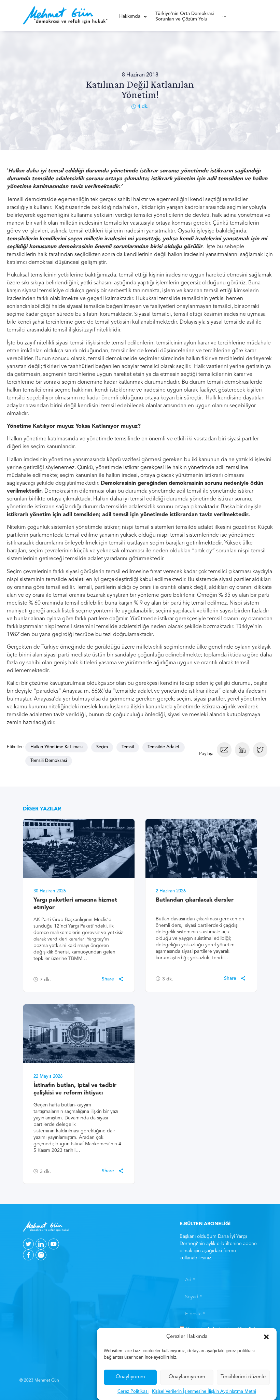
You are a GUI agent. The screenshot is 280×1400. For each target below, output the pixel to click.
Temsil (128, 747)
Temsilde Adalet (164, 747)
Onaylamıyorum (187, 1377)
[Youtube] (53, 1244)
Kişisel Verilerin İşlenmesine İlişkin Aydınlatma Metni (204, 1391)
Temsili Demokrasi (48, 761)
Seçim (102, 747)
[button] (266, 1336)
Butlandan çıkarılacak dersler (195, 900)
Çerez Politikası (133, 1391)
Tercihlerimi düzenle (243, 1377)
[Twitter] (28, 1244)
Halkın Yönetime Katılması (56, 747)
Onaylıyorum (130, 1377)
